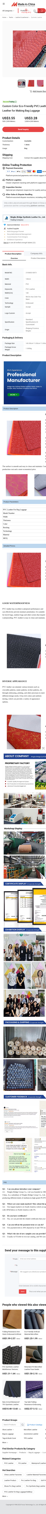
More (4, 1496)
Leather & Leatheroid (21, 17)
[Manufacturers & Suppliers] (23, 4)
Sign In (6, 242)
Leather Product (10, 1480)
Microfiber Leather (30, 1429)
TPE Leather (28, 1438)
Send (22, 1291)
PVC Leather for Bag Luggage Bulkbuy (18, 1492)
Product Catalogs (35, 1425)
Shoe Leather (7, 1429)
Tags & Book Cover (9, 1438)
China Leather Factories (13, 1474)
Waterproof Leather (38, 1463)
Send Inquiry (23, 129)
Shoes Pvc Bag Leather (12, 1486)
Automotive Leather (31, 1434)
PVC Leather (8, 1463)
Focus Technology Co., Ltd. (30, 1505)
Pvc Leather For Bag (28, 1480)
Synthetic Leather (36, 17)
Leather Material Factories (36, 1474)
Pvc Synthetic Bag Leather (35, 1486)
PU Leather (22, 1463)
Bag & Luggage (8, 1434)
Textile (11, 17)
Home (4, 17)
